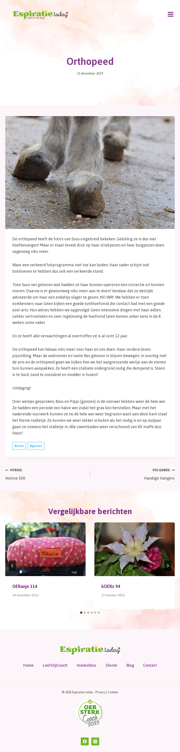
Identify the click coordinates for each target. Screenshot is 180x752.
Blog (130, 665)
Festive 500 (15, 474)
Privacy (100, 692)
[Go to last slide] (12, 565)
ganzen (36, 446)
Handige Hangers (159, 474)
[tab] (81, 612)
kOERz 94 (110, 586)
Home (28, 665)
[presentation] (45, 549)
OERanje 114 (24, 586)
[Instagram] (95, 741)
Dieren (111, 665)
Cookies (113, 692)
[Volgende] (167, 565)
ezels (19, 446)
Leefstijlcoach (55, 665)
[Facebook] (85, 741)
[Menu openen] (170, 14)
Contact (150, 665)
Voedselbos (86, 665)
